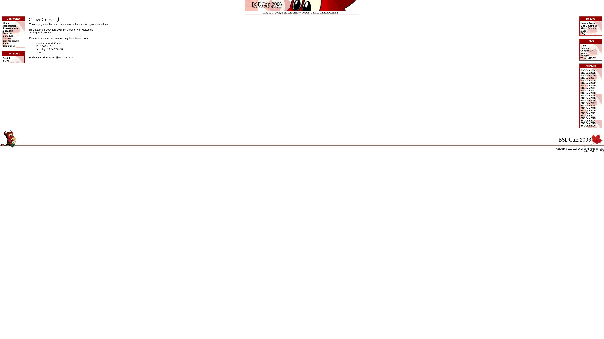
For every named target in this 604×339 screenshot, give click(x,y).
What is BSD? (588, 58)
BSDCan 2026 (588, 125)
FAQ (582, 33)
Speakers (8, 31)
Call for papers (11, 41)
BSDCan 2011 (587, 88)
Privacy (584, 55)
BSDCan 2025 (588, 123)
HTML (592, 151)
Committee (9, 46)
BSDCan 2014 (588, 95)
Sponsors (8, 38)
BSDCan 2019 (588, 108)
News (583, 53)
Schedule (8, 36)
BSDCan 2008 (588, 80)
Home (6, 23)
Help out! (585, 48)
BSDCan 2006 (588, 75)
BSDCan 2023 (588, 118)
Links (583, 45)
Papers (7, 43)
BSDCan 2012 (588, 90)
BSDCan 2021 (588, 113)
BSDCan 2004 (588, 70)
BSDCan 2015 (588, 98)
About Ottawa (588, 28)
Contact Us (586, 50)
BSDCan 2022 (588, 115)
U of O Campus (588, 26)
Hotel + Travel (588, 23)
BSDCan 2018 (588, 105)
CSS (602, 151)
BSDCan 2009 (588, 83)
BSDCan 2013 (588, 93)
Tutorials (8, 33)
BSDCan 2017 (588, 103)
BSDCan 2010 (588, 85)
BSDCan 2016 (588, 100)
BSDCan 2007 (588, 78)
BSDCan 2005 (588, 73)
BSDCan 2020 (588, 110)
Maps (583, 31)
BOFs (6, 60)
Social (6, 58)
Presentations (10, 28)
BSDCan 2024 (588, 120)
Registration (10, 26)
